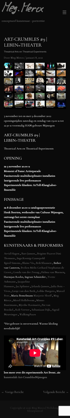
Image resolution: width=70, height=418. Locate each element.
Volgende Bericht (56, 392)
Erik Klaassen (44, 263)
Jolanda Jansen (40, 286)
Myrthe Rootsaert (30, 305)
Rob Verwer (22, 309)
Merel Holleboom (24, 300)
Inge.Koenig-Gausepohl (31, 258)
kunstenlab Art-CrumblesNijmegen (25, 377)
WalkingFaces (27, 314)
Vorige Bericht (12, 392)
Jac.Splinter (23, 286)
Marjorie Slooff (43, 295)
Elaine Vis (28, 263)
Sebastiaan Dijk (41, 309)
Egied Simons (12, 263)
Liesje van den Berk (24, 291)
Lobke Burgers (46, 291)
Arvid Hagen (12, 253)
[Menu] (63, 13)
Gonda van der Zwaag (26, 272)
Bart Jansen (28, 253)
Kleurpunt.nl (35, 410)
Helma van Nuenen (52, 272)
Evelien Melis (29, 267)
